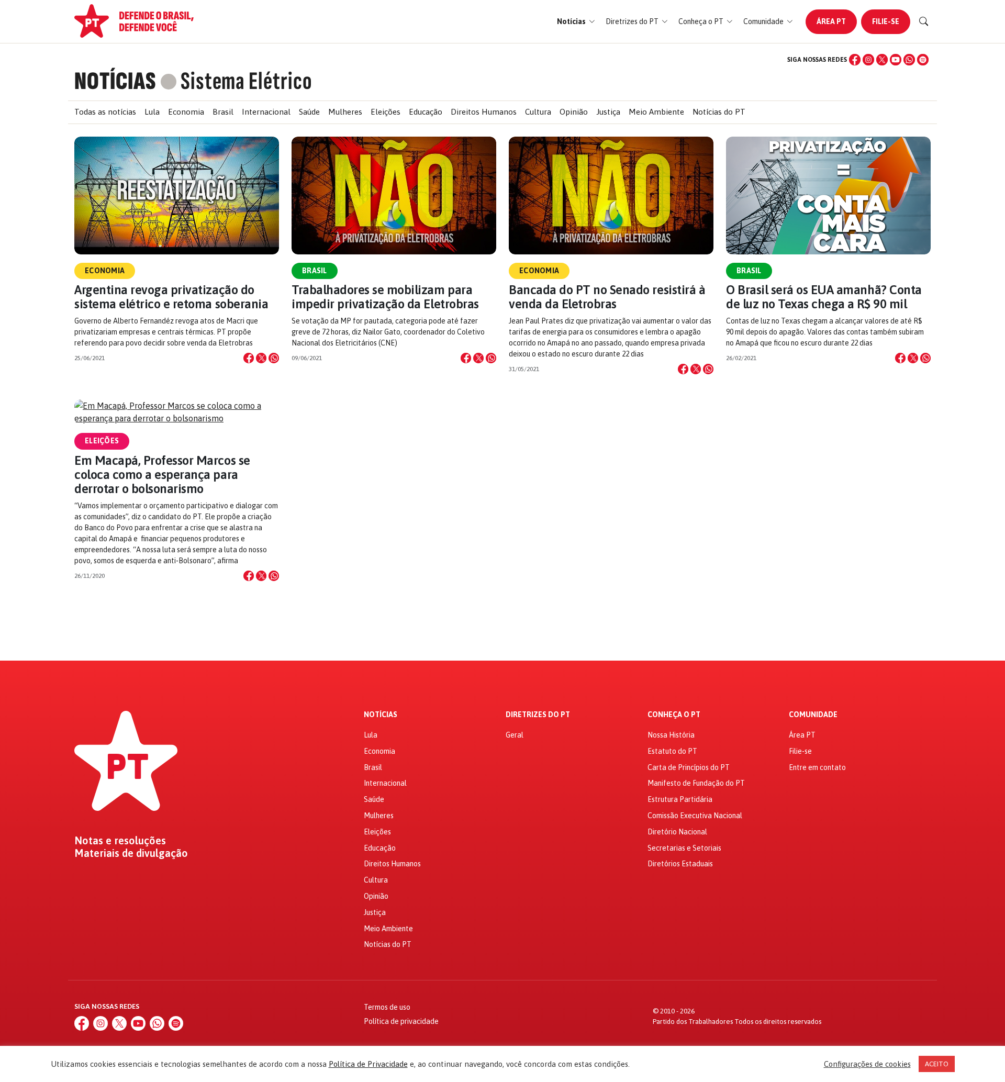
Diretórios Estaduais (680, 864)
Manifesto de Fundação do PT (696, 783)
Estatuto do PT (672, 751)
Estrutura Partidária (679, 799)
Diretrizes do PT (538, 715)
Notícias (380, 715)
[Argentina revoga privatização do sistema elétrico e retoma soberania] (176, 195)
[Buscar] (924, 21)
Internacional (266, 111)
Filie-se (885, 21)
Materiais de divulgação (131, 853)
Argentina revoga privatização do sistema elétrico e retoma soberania (171, 297)
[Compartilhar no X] (261, 358)
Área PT (831, 21)
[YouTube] (895, 59)
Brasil (223, 111)
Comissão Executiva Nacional (694, 815)
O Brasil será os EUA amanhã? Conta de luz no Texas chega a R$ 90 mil (824, 297)
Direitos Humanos (484, 111)
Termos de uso (387, 1007)
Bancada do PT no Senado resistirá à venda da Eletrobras (607, 297)
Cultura (538, 111)
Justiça (608, 111)
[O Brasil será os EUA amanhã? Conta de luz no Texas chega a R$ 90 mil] (828, 195)
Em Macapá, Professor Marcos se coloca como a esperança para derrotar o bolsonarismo (162, 474)
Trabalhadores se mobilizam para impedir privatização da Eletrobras (385, 297)
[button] (576, 21)
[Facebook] (855, 59)
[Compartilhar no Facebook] (248, 358)
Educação (425, 111)
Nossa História (671, 735)
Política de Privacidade (368, 1063)
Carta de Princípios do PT (688, 767)
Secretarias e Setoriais (684, 848)
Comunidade (813, 715)
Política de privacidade (401, 1021)
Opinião (574, 111)
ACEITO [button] (936, 1064)
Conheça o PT (673, 715)
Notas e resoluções (120, 840)
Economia (186, 111)
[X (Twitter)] (882, 59)
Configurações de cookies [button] (867, 1063)
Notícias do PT (719, 111)
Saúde (309, 111)
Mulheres (345, 111)
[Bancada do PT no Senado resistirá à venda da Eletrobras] (611, 195)
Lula (152, 111)
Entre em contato (817, 767)
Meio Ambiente (656, 111)
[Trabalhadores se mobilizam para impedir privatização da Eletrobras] (394, 195)
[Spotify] (923, 59)
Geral (514, 735)
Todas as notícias (105, 111)
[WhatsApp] (909, 59)
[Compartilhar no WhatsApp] (274, 358)
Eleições (385, 111)
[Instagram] (868, 59)
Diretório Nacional (677, 832)
